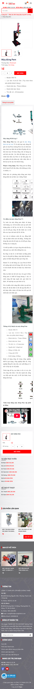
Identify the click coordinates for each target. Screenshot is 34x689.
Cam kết (3, 644)
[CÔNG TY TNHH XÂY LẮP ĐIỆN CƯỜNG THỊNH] (10, 3)
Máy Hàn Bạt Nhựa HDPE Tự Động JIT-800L (8, 569)
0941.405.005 (12, 611)
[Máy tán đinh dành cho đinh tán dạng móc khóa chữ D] (9, 520)
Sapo (20, 687)
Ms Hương (8, 475)
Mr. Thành (8, 491)
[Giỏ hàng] (25, 3)
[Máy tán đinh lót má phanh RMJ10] (25, 520)
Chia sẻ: (3, 96)
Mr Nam (7, 462)
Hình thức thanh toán (7, 646)
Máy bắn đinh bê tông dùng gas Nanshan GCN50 (24, 569)
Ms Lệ (7, 481)
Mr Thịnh (7, 469)
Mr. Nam (7, 494)
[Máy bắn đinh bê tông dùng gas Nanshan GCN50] (25, 559)
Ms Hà (7, 478)
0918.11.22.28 (12, 600)
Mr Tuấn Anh (9, 472)
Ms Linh (7, 466)
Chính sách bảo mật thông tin (10, 654)
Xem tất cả (28, 537)
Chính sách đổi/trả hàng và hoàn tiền (12, 649)
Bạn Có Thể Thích (9, 547)
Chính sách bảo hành (7, 652)
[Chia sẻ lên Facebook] (8, 96)
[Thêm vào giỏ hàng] (14, 575)
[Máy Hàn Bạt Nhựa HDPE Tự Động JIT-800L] (8, 559)
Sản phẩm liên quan (11, 508)
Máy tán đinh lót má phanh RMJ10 (25, 530)
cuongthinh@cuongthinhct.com (16, 613)
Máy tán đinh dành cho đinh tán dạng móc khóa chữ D (8, 530)
